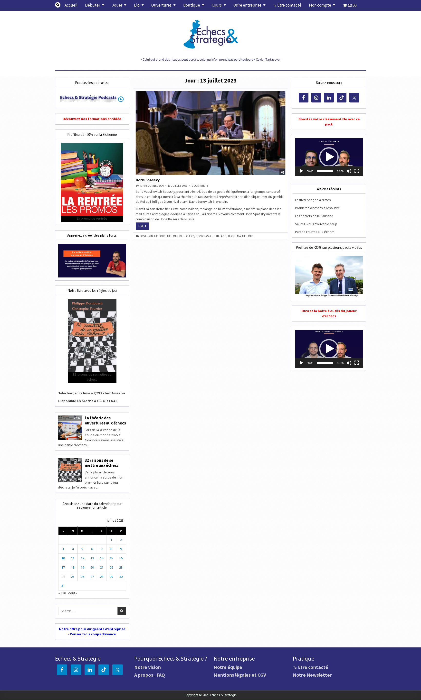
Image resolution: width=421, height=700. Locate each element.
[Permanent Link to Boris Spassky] (211, 133)
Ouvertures (161, 5)
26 (82, 576)
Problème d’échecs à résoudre (317, 208)
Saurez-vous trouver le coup (316, 224)
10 (63, 558)
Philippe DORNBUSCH (150, 185)
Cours (217, 5)
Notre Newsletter (312, 675)
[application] (329, 157)
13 (92, 558)
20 (92, 567)
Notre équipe (228, 667)
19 (82, 567)
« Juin (62, 593)
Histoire (160, 236)
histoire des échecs (180, 236)
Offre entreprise (247, 5)
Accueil (71, 5)
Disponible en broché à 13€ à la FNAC (88, 401)
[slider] (325, 171)
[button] (329, 157)
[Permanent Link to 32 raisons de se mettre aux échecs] (70, 470)
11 (72, 558)
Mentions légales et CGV (240, 675)
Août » (72, 593)
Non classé (203, 236)
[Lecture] (301, 171)
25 (72, 576)
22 (111, 567)
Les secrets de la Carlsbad (314, 216)
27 (92, 576)
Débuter (92, 5)
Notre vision (147, 667)
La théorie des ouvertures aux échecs (105, 420)
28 (101, 576)
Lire (143, 227)
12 (82, 558)
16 (121, 558)
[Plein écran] (356, 171)
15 (111, 558)
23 (121, 567)
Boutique (191, 5)
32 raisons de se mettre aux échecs (102, 463)
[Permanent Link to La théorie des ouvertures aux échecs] (70, 427)
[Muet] (348, 171)
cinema (236, 236)
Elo (137, 5)
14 (101, 558)
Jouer (117, 5)
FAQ (160, 675)
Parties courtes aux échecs (315, 232)
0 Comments (199, 185)
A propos (143, 675)
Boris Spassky (148, 179)
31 (63, 585)
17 (63, 567)
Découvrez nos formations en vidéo (92, 119)
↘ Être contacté (287, 5)
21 (101, 567)
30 (121, 576)
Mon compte (320, 5)
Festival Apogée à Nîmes (313, 200)
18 (72, 567)
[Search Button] (57, 5)
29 (111, 576)
